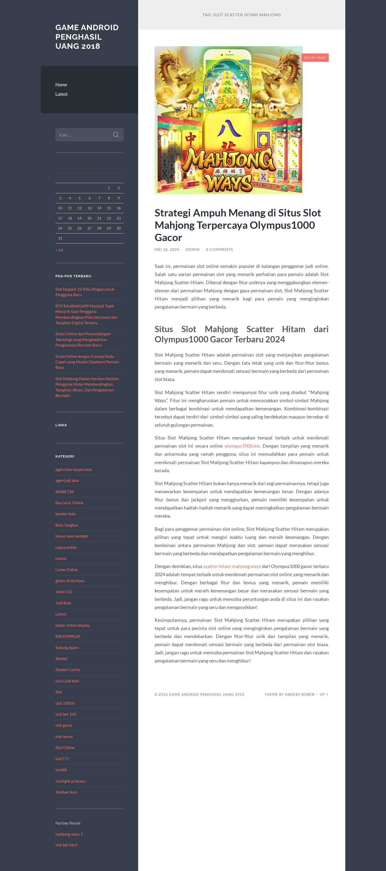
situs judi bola (67, 680)
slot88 (61, 769)
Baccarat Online (69, 502)
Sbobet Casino (67, 669)
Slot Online (65, 747)
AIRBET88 (64, 491)
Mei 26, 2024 (167, 249)
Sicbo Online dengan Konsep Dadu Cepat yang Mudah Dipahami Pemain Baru (87, 362)
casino (60, 558)
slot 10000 (65, 703)
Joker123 (63, 591)
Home (61, 84)
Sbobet (61, 658)
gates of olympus (70, 580)
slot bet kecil (66, 844)
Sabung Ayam (67, 647)
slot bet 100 (65, 714)
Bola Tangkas (66, 525)
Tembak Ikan (66, 792)
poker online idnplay (72, 625)
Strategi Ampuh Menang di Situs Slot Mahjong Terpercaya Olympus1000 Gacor (238, 224)
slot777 (62, 758)
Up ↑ (324, 694)
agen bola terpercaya (73, 469)
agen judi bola (67, 480)
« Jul (59, 249)
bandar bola (65, 513)
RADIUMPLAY (68, 636)
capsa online (66, 547)
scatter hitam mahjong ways (232, 566)
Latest (61, 94)
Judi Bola (63, 603)
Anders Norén (300, 694)
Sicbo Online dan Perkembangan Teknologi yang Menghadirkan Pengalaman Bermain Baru (83, 339)
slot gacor (63, 725)
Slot (58, 691)
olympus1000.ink (242, 446)
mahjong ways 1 (69, 834)
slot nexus (64, 736)
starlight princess (70, 781)
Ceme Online (66, 569)
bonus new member (71, 536)
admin (193, 249)
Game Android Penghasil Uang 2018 (87, 37)
